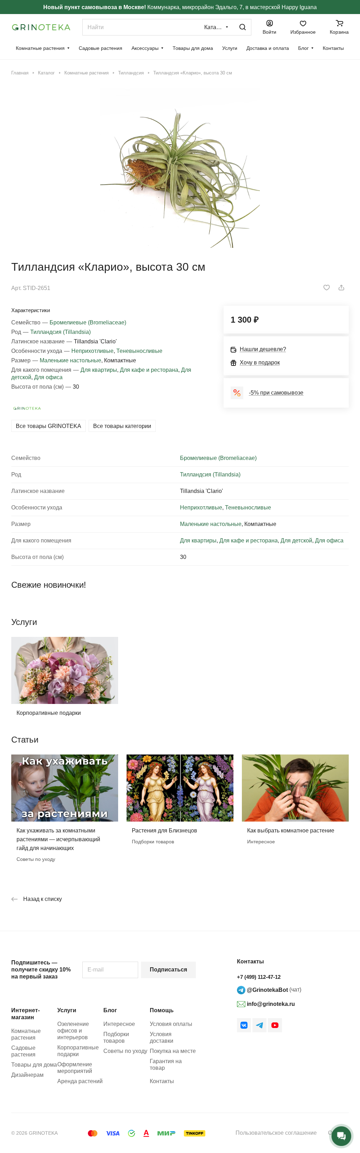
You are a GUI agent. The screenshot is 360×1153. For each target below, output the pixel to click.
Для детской (296, 540)
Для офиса (48, 377)
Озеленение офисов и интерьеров (73, 1030)
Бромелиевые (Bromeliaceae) (88, 322)
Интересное (119, 1024)
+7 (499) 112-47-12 (259, 977)
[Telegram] (259, 1025)
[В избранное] (326, 287)
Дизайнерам (27, 1075)
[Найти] (242, 27)
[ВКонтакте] (244, 1025)
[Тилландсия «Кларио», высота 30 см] (180, 168)
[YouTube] (275, 1025)
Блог (110, 1010)
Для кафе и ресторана (149, 370)
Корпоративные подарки (49, 713)
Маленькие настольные (70, 360)
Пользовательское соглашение (276, 1133)
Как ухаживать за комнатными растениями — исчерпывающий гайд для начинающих (58, 839)
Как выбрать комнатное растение (290, 831)
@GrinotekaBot (266, 990)
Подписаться (168, 970)
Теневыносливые (139, 351)
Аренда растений (80, 1081)
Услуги (66, 1010)
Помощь (162, 1010)
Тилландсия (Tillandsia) (60, 332)
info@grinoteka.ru (270, 1004)
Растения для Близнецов (164, 831)
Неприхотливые (92, 351)
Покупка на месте (173, 1051)
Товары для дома (34, 1065)
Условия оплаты (171, 1024)
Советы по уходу (125, 1051)
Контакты (162, 1081)
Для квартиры (99, 370)
